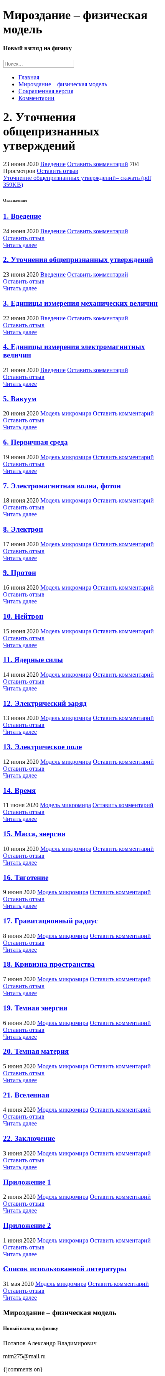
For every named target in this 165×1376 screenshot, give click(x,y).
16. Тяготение (25, 877)
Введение (53, 164)
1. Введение (22, 216)
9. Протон (19, 573)
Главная (28, 77)
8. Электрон (23, 529)
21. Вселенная (26, 1095)
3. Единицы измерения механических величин (80, 303)
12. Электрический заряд (45, 703)
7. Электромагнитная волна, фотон (62, 486)
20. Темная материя (36, 1051)
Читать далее (20, 245)
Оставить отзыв (57, 171)
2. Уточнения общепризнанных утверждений (78, 259)
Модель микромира (65, 413)
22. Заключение (29, 1138)
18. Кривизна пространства (49, 964)
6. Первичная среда (35, 442)
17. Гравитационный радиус (50, 921)
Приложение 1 (27, 1182)
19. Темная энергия (35, 1008)
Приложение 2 (27, 1225)
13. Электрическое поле (42, 747)
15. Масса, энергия (34, 834)
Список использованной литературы (65, 1269)
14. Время (19, 790)
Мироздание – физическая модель (62, 84)
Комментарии (36, 98)
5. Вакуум (19, 399)
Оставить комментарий (97, 164)
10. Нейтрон (23, 616)
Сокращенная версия (45, 91)
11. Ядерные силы (33, 660)
